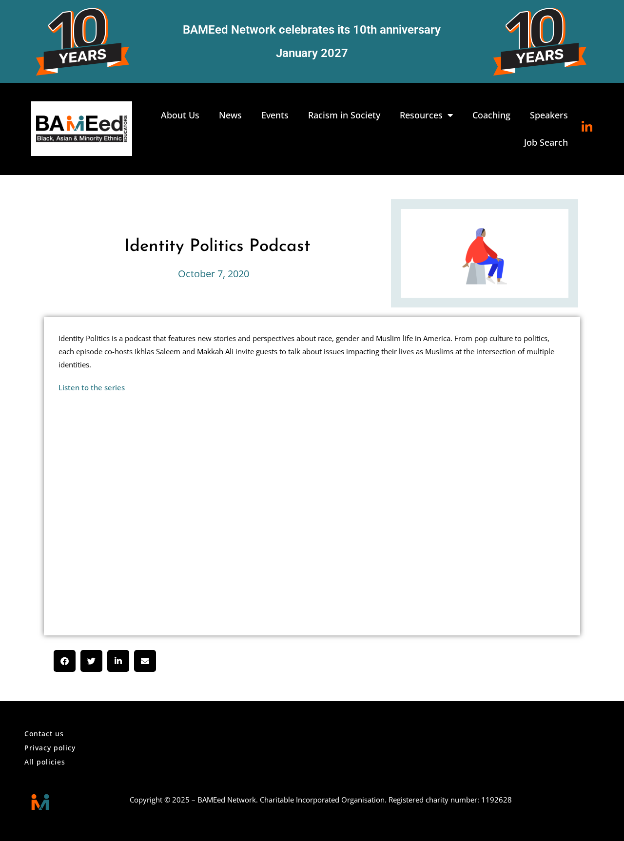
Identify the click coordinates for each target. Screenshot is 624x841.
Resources (421, 115)
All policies (44, 761)
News (230, 115)
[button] (65, 661)
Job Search (546, 142)
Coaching (491, 115)
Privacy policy (50, 747)
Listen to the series (91, 387)
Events (275, 115)
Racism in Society (344, 115)
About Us (180, 115)
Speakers (549, 115)
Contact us (44, 733)
